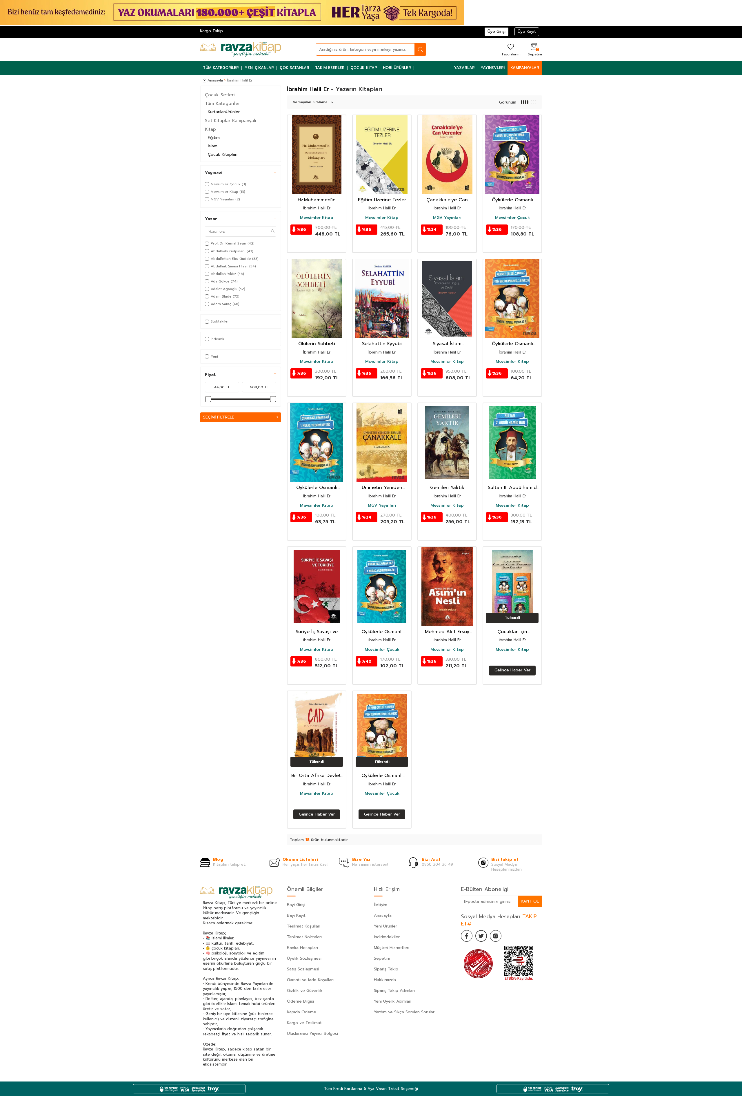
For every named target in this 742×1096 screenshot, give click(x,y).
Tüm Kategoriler (221, 67)
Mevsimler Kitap (316, 217)
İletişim (380, 905)
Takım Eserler (330, 67)
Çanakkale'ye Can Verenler (447, 200)
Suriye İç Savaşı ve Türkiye (317, 632)
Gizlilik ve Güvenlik (305, 991)
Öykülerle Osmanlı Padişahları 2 (512, 344)
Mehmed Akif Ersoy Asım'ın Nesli (447, 632)
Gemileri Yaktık (447, 488)
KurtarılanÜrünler (224, 112)
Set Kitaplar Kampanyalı (230, 120)
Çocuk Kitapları (222, 154)
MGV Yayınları (447, 217)
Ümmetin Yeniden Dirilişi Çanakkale (382, 488)
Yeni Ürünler (385, 926)
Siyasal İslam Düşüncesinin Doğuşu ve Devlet (447, 344)
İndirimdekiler (387, 937)
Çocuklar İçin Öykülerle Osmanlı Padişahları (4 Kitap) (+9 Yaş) (512, 632)
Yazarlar (464, 67)
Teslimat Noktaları (304, 937)
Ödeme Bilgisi (300, 1001)
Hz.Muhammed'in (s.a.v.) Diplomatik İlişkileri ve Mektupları (316, 200)
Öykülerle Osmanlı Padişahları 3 (512, 200)
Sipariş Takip (386, 969)
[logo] (240, 49)
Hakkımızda (385, 980)
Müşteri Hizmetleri (391, 948)
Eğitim (214, 138)
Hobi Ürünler (397, 67)
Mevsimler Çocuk (512, 217)
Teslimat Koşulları (303, 926)
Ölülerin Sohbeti (316, 344)
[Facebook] (466, 936)
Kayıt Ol (530, 901)
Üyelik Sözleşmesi (304, 958)
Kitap (210, 129)
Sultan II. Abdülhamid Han (512, 488)
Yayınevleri (493, 67)
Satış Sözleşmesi (303, 969)
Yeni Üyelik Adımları (392, 1001)
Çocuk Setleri (220, 95)
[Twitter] (481, 936)
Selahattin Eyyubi (382, 344)
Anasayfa (215, 80)
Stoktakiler (220, 321)
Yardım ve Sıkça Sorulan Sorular (404, 1012)
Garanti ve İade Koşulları (310, 980)
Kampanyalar (524, 67)
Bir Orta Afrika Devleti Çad (316, 776)
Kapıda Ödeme (301, 1012)
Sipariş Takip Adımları (394, 991)
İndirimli (217, 339)
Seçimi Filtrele (218, 417)
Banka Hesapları (302, 948)
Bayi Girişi (296, 905)
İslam (212, 146)
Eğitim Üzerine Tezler (382, 200)
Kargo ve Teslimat (304, 1023)
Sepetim (382, 958)
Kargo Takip (211, 31)
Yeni (214, 356)
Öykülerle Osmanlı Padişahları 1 (316, 488)
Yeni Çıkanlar (259, 67)
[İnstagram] (495, 936)
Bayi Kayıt (296, 915)
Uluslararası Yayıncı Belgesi (312, 1033)
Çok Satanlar (294, 67)
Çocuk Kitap (363, 67)
